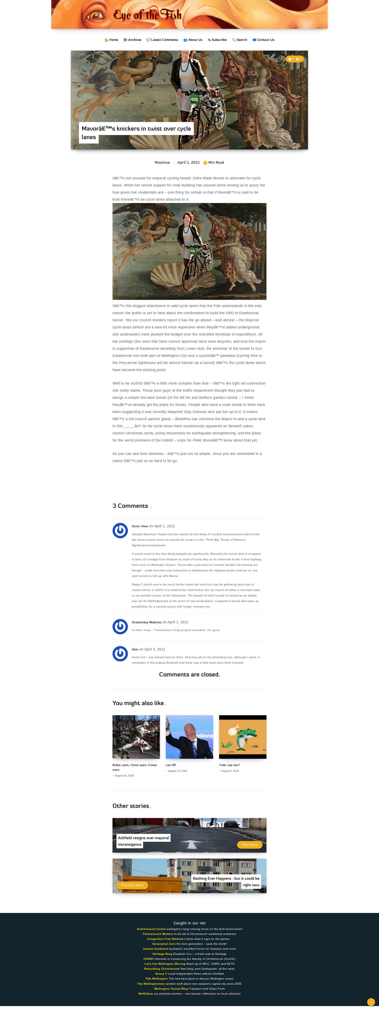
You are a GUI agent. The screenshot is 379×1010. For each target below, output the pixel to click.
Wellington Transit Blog (171, 988)
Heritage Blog (162, 953)
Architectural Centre (151, 929)
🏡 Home (111, 40)
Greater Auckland (155, 948)
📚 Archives (132, 40)
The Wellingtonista (151, 983)
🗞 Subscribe (217, 40)
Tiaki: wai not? (229, 765)
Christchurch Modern (158, 933)
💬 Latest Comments (162, 40)
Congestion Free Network (165, 938)
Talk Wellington (156, 978)
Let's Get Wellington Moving (165, 963)
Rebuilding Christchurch (162, 968)
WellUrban (145, 993)
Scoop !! (161, 973)
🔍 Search (239, 40)
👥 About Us (192, 40)
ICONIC (149, 958)
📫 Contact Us (263, 40)
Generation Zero (164, 943)
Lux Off (171, 765)
